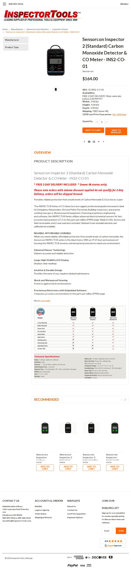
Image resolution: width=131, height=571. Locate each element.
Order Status (40, 514)
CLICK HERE (45, 301)
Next (125, 400)
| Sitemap (28, 558)
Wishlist (124, 4)
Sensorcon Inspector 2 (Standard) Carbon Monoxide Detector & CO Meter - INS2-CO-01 (43, 32)
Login (37, 510)
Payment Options (75, 517)
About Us (71, 506)
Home (5, 29)
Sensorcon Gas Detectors (38, 29)
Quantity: (87, 121)
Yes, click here (119, 114)
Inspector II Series (60, 29)
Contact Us (72, 510)
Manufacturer (17, 29)
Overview (42, 152)
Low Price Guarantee (76, 514)
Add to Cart (45, 467)
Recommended (46, 399)
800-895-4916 (16, 4)
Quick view (45, 428)
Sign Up (45, 510)
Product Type (12, 47)
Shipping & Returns (43, 517)
